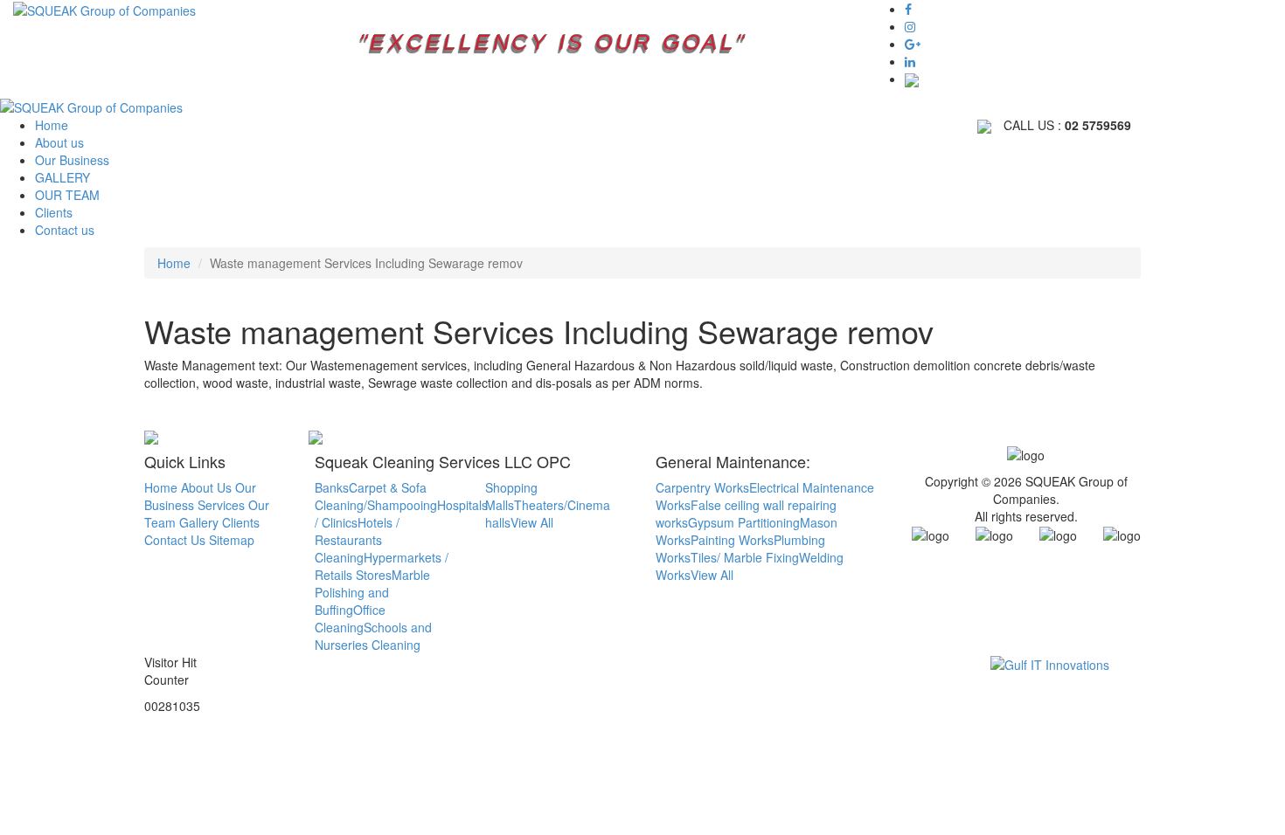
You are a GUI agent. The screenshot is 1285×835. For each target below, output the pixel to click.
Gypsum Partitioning (744, 522)
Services (221, 505)
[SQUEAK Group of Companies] (104, 8)
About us (59, 142)
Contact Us (174, 540)
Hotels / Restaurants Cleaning (357, 540)
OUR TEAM (67, 195)
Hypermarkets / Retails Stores (381, 566)
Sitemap (231, 540)
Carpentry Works (702, 487)
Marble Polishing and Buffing (372, 592)
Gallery (199, 522)
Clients (54, 212)
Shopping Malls (511, 496)
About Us (206, 487)
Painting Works (732, 540)
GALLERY (62, 177)
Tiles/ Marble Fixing (745, 557)
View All (532, 522)
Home (51, 125)
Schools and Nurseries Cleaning (373, 635)
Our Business (72, 160)
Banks (332, 487)
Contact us (64, 229)
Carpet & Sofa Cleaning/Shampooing (376, 496)
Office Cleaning (350, 618)
